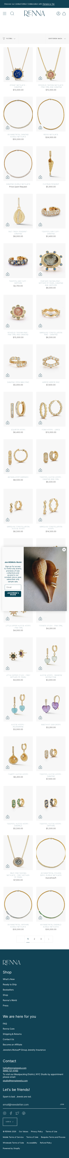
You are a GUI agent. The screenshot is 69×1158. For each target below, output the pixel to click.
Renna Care (9, 1028)
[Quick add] (7, 78)
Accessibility (32, 1143)
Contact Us (8, 1039)
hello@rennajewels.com (14, 1068)
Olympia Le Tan (48, 4)
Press (5, 1005)
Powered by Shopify (11, 1148)
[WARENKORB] (64, 13)
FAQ (5, 1023)
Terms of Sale (32, 1137)
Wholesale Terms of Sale (13, 1143)
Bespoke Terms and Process (53, 1137)
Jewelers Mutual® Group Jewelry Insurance (24, 1049)
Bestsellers (8, 989)
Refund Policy (46, 1143)
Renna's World (10, 1000)
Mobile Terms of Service (13, 1137)
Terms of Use (51, 1131)
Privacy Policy (37, 1131)
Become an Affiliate (12, 1044)
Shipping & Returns (12, 1034)
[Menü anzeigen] (4, 13)
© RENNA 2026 (9, 1131)
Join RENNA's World (13, 594)
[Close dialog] (64, 549)
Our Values (23, 1131)
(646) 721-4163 (10, 1070)
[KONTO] (58, 13)
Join (62, 1104)
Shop (5, 995)
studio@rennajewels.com (15, 1080)
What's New (9, 979)
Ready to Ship (10, 984)
